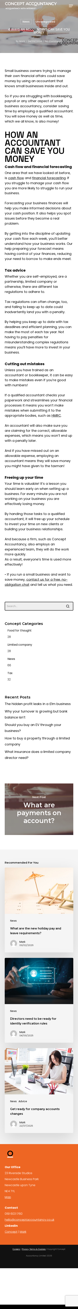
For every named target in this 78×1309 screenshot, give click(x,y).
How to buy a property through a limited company (37, 741)
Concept (11, 1232)
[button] (71, 6)
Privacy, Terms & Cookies (34, 1249)
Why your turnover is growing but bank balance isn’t (36, 714)
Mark (22, 41)
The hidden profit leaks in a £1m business (38, 704)
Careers (16, 1249)
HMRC (56, 415)
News (26, 21)
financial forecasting (49, 178)
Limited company (19, 645)
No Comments (53, 41)
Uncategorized (45, 21)
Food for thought (19, 630)
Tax (10, 673)
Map (8, 1197)
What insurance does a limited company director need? (38, 754)
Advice (23, 1101)
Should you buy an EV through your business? (33, 727)
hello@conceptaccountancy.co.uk (29, 1220)
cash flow (16, 178)
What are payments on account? (39, 809)
